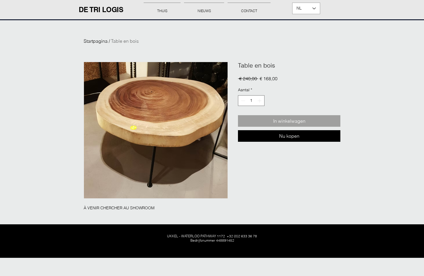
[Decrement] (242, 101)
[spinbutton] (251, 101)
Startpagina (96, 41)
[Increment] (260, 101)
